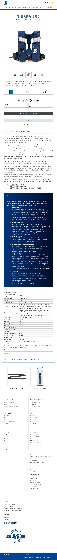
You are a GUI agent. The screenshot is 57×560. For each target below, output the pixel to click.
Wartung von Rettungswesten (12, 510)
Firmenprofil (33, 478)
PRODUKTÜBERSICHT (35, 402)
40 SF (31, 425)
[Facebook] (5, 522)
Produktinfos (33, 460)
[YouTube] (8, 522)
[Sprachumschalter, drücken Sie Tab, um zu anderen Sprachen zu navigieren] (52, 2)
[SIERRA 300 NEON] (21, 75)
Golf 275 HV (33, 421)
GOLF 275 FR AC (33, 417)
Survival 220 (7, 413)
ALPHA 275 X (33, 404)
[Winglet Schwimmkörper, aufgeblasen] (28, 75)
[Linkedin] (12, 522)
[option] (17, 378)
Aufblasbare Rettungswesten (36, 10)
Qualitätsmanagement (36, 482)
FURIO (5, 449)
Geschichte (33, 480)
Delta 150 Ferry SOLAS (35, 442)
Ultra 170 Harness (9, 421)
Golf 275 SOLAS (34, 434)
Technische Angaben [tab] (10, 292)
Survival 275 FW (34, 423)
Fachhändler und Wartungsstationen (40, 456)
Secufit (6, 417)
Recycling (32, 471)
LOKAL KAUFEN (30, 124)
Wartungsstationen (9, 504)
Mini (5, 425)
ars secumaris (34, 486)
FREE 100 (6, 447)
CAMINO (6, 430)
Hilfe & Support (34, 454)
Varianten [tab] (7, 353)
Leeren (30, 106)
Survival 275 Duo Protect (11, 406)
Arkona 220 (7, 415)
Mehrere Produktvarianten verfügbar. (28, 19)
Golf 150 (32, 415)
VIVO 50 (6, 438)
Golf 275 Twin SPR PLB (35, 436)
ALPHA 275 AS (33, 430)
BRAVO (5, 442)
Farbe (6, 104)
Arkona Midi (7, 428)
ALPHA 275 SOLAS (34, 432)
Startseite (5, 10)
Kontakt (6, 517)
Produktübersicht (9, 402)
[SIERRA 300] (28, 46)
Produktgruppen (24, 10)
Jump (5, 434)
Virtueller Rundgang (35, 484)
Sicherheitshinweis (9, 506)
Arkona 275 (7, 411)
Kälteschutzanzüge (35, 445)
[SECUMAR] (5, 3)
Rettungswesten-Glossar (37, 462)
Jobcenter (32, 495)
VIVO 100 (6, 436)
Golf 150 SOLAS (34, 438)
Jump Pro (6, 432)
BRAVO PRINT (7, 445)
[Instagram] (15, 522)
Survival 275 (7, 408)
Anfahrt (6, 519)
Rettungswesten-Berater (37, 464)
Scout (5, 404)
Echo (5, 440)
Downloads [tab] (7, 350)
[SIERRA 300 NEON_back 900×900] (35, 75)
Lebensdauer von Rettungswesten (13, 508)
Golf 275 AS (33, 419)
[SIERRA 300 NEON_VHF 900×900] (42, 75)
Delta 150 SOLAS (34, 440)
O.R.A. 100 (32, 428)
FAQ (30, 458)
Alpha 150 (32, 411)
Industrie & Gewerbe (14, 10)
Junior (6, 423)
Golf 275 (32, 413)
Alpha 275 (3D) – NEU (35, 406)
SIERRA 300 (32, 408)
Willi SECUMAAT (34, 488)
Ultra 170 (6, 419)
